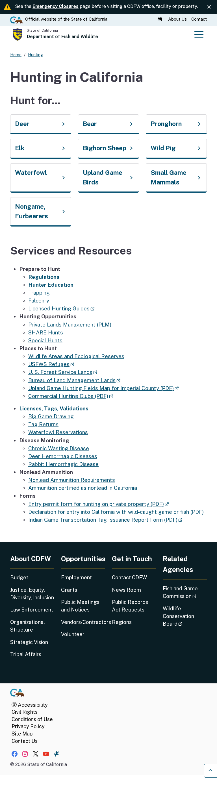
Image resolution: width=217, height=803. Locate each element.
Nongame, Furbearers (31, 211)
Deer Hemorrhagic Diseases (62, 456)
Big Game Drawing (51, 416)
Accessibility (32, 705)
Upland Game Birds (102, 177)
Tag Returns (43, 424)
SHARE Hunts (45, 332)
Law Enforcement (31, 610)
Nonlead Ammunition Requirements (71, 480)
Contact (199, 19)
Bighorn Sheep (104, 148)
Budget (19, 577)
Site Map (22, 734)
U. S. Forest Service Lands (62, 372)
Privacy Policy (28, 726)
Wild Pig (163, 148)
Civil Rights (25, 712)
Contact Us (25, 741)
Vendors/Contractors (83, 622)
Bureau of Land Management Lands (74, 380)
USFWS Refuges (51, 364)
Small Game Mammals (168, 177)
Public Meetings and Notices (80, 606)
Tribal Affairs (25, 654)
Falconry (38, 300)
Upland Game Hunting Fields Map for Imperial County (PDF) (103, 388)
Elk (19, 148)
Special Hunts (45, 340)
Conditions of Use (32, 719)
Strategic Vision (29, 642)
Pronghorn (166, 123)
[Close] (209, 7)
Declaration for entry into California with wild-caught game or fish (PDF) (116, 512)
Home (15, 54)
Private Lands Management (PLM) (69, 324)
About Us (177, 19)
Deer (22, 123)
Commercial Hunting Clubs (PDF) (70, 396)
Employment (76, 577)
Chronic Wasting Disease (58, 448)
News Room (126, 590)
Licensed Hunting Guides (61, 308)
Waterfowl (31, 172)
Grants (69, 590)
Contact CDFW (129, 577)
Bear (90, 123)
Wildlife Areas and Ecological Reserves (76, 356)
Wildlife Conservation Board (185, 616)
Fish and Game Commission (185, 592)
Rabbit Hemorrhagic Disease (63, 464)
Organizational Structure (27, 626)
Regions (122, 622)
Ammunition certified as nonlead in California (82, 488)
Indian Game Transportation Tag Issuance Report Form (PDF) (105, 520)
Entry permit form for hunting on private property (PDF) (98, 504)
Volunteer (72, 634)
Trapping (39, 293)
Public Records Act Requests (130, 606)
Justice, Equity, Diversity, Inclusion (32, 593)
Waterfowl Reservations (58, 432)
